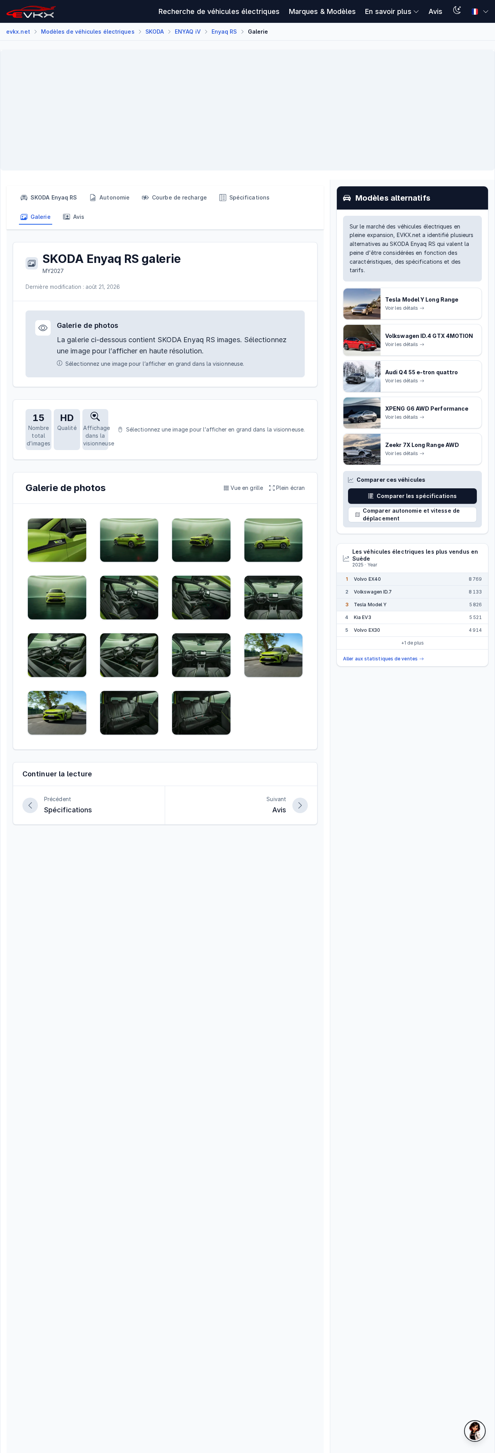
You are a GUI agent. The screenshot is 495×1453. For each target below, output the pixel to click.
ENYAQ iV (188, 31)
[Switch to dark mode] (457, 11)
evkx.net (18, 31)
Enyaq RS (224, 31)
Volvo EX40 (367, 579)
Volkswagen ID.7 (373, 592)
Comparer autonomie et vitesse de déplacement (411, 515)
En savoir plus (388, 11)
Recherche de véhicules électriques (219, 11)
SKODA (154, 31)
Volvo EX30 (367, 630)
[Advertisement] (239, 110)
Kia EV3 (362, 618)
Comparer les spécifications (416, 496)
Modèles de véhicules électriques (88, 31)
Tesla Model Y (370, 605)
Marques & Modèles (322, 11)
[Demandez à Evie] (475, 1431)
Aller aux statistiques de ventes (380, 659)
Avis (435, 11)
